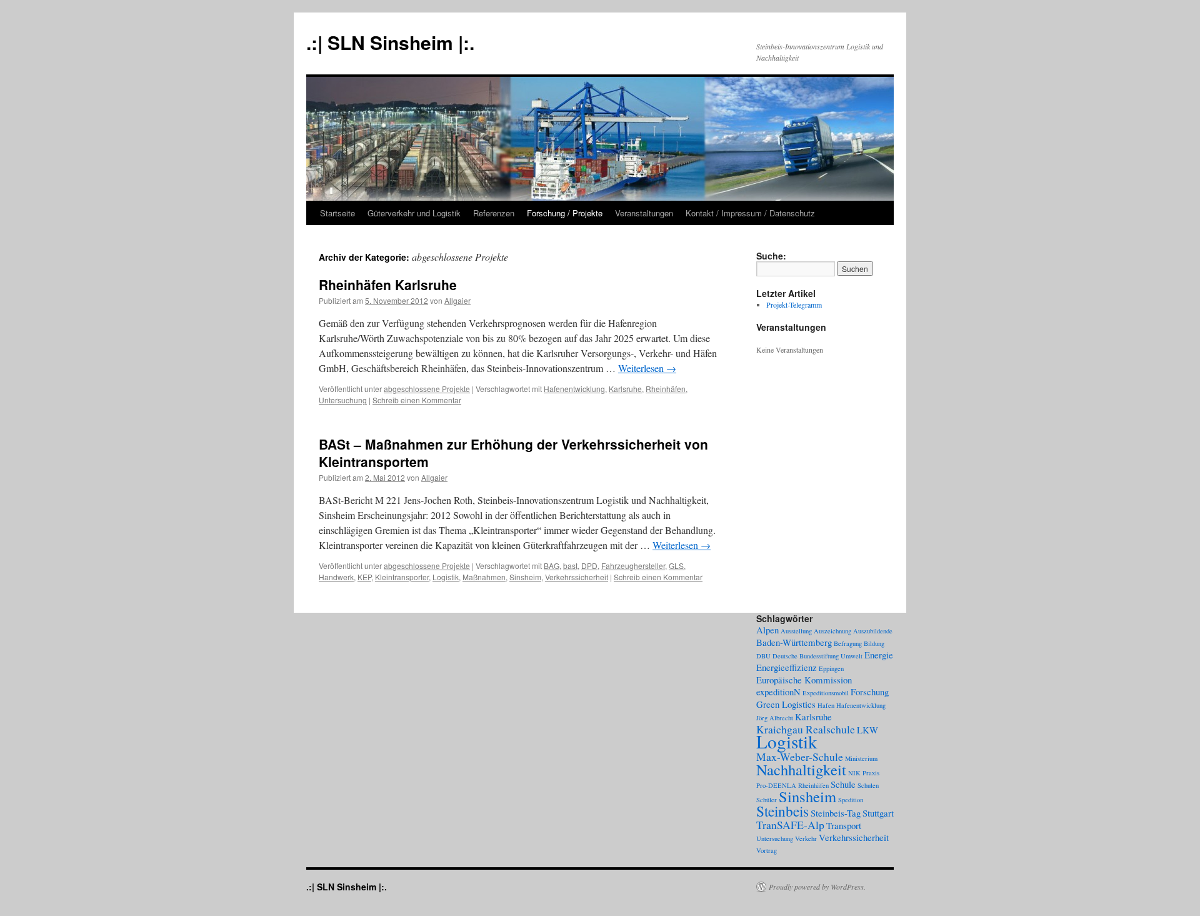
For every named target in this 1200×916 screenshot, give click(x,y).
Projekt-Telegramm (794, 304)
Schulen (868, 785)
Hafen (826, 705)
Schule (843, 784)
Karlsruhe (625, 388)
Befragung (848, 643)
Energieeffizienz (786, 667)
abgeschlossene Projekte (427, 388)
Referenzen (493, 213)
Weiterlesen (647, 368)
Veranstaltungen (644, 213)
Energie (878, 654)
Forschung (870, 691)
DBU (763, 656)
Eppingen (831, 668)
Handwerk (336, 576)
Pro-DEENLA (776, 785)
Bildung (874, 643)
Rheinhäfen (666, 388)
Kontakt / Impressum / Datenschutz (750, 213)
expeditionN (778, 691)
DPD (589, 565)
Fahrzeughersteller (633, 565)
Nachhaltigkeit (801, 769)
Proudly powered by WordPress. (817, 887)
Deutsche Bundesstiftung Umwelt (817, 656)
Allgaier (457, 300)
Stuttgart (878, 813)
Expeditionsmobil (825, 692)
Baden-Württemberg (794, 642)
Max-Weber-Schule (799, 756)
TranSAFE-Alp (790, 824)
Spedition (850, 799)
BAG (551, 565)
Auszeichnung (832, 631)
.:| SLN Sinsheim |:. (390, 42)
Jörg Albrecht (774, 717)
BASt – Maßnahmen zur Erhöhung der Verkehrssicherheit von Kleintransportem (513, 452)
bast (570, 565)
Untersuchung (343, 400)
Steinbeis (782, 811)
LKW (867, 729)
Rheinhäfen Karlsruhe (388, 284)
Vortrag (766, 850)
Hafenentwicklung (574, 388)
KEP (364, 576)
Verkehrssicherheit (576, 576)
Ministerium (861, 758)
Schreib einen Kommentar (416, 400)
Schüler (766, 799)
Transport (843, 825)
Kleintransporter (402, 576)
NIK (854, 772)
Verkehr (806, 838)
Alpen (767, 629)
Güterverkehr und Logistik (414, 213)
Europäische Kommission (804, 679)
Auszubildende (872, 631)
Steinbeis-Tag (836, 813)
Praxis (870, 772)
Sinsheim (525, 576)
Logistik (445, 576)
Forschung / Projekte (564, 213)
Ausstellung (796, 631)
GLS (676, 565)
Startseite (337, 213)
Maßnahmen (484, 576)
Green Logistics (786, 704)
